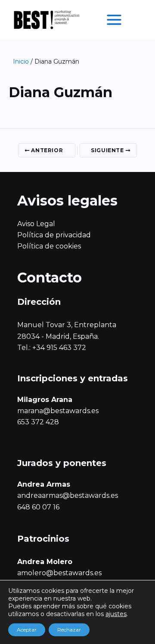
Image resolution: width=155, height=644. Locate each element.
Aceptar (27, 629)
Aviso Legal (36, 224)
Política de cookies (49, 246)
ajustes (116, 614)
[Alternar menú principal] (114, 20)
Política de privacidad (54, 235)
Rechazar (69, 629)
